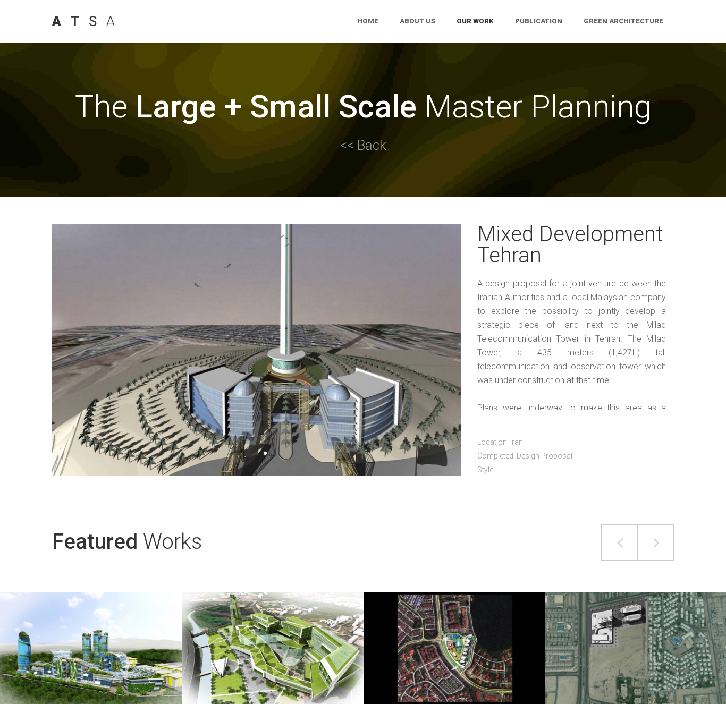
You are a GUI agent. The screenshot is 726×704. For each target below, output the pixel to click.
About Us (417, 21)
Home (367, 21)
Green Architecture (623, 21)
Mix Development (454, 628)
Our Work (475, 21)
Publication (538, 21)
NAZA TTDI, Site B (272, 628)
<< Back (363, 145)
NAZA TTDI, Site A (91, 628)
